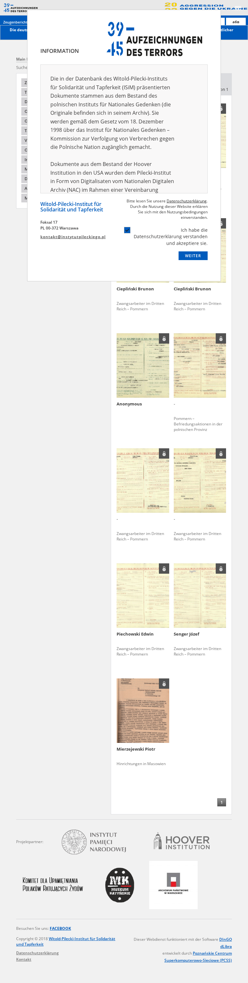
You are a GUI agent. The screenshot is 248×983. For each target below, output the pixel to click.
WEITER (193, 255)
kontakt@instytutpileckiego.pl (73, 236)
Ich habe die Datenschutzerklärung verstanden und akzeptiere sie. (171, 236)
